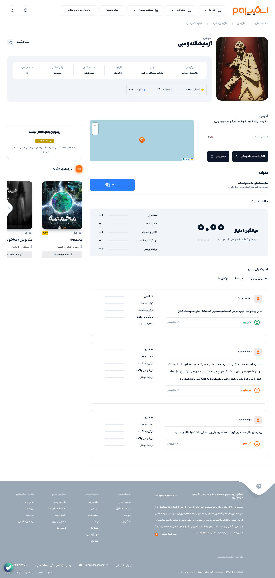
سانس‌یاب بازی (59, 522)
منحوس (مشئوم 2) (17, 240)
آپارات (18, 573)
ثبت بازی (30, 515)
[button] (142, 140)
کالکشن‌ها (93, 502)
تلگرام (50, 573)
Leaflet (187, 159)
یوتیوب (8, 573)
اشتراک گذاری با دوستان (253, 156)
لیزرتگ (96, 522)
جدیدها (239, 279)
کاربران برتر (61, 528)
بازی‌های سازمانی (26, 522)
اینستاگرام (29, 573)
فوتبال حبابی (92, 535)
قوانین (127, 515)
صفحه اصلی (261, 24)
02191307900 (19, 565)
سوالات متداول (123, 509)
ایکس (40, 573)
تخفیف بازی (60, 515)
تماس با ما (29, 502)
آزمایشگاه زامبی (194, 24)
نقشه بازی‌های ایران (57, 509)
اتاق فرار (241, 24)
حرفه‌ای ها (223, 279)
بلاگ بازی (126, 522)
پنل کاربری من (59, 502)
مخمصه (76, 240)
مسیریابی (221, 156)
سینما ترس (93, 515)
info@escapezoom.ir (165, 496)
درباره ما (30, 509)
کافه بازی (94, 541)
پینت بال (94, 528)
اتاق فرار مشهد (219, 24)
